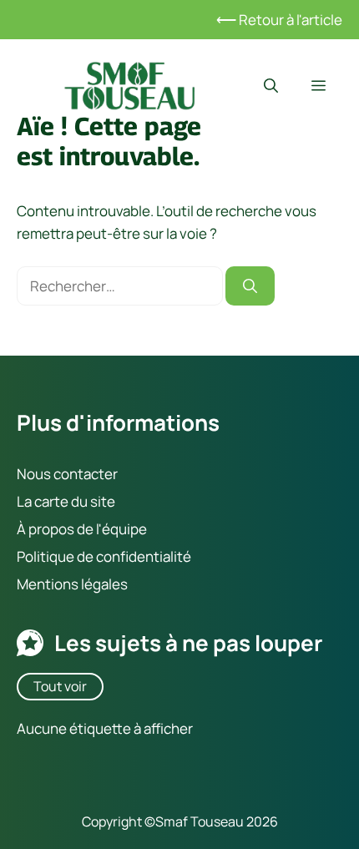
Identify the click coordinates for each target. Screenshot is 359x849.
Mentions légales (72, 584)
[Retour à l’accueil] (129, 83)
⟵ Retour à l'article (279, 19)
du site (91, 501)
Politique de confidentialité (104, 556)
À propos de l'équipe (82, 528)
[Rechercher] (250, 286)
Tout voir (60, 686)
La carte (42, 501)
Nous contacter (67, 473)
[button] (271, 86)
